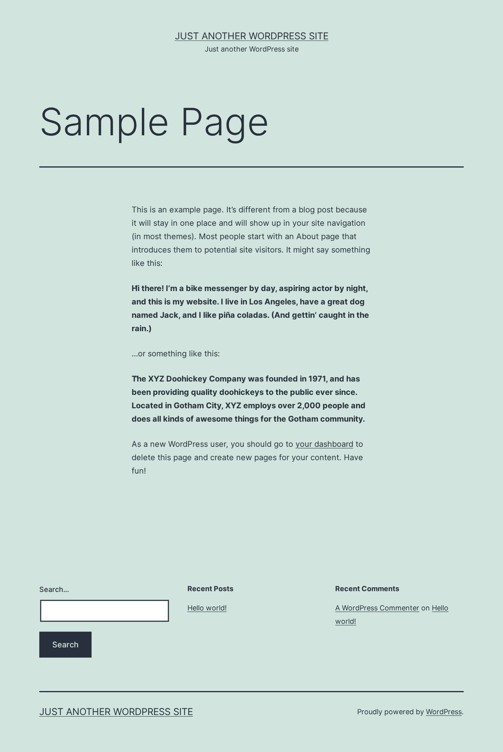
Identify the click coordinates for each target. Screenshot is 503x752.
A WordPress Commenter (377, 608)
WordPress (444, 712)
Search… (54, 589)
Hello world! (207, 608)
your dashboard (324, 444)
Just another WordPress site (252, 36)
